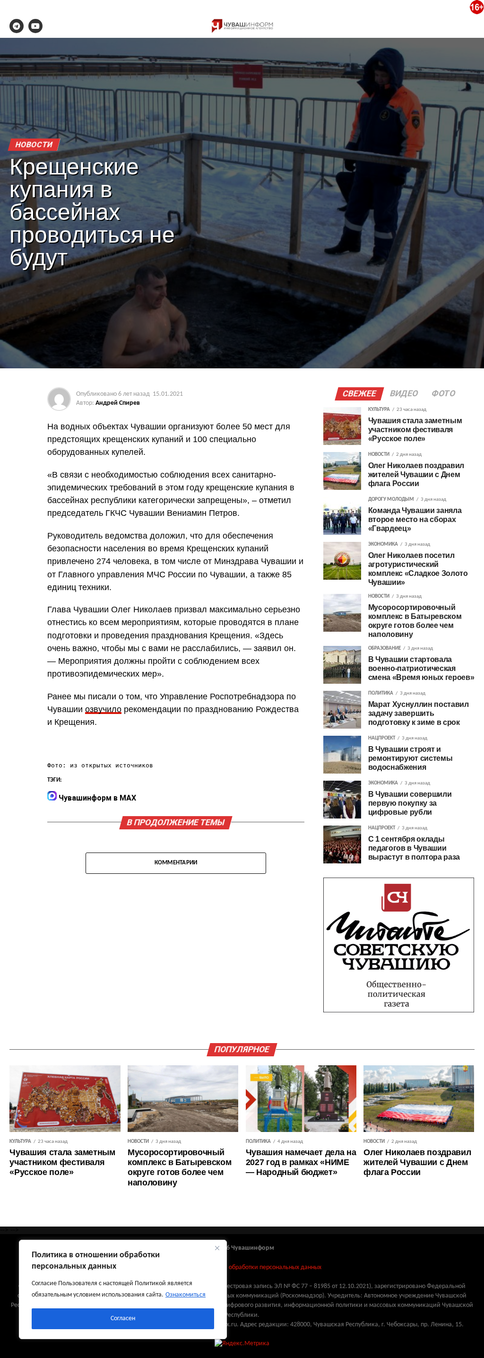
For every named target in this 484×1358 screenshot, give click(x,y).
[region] (123, 1289)
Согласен (123, 1318)
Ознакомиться (185, 1294)
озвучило (103, 709)
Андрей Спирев (117, 403)
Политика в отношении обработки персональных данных (242, 1267)
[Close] (217, 1248)
